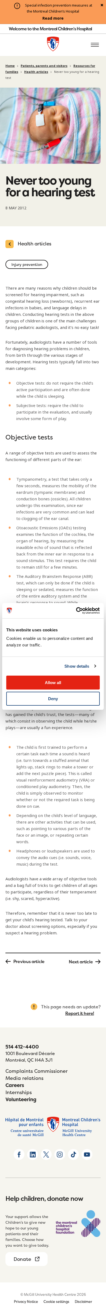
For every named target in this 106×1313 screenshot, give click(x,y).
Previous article (29, 961)
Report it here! (79, 1013)
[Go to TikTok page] (73, 1154)
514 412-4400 (22, 1046)
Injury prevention (26, 264)
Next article (81, 961)
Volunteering (20, 1099)
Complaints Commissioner (36, 1071)
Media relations (24, 1078)
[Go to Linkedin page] (32, 1154)
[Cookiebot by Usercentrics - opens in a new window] (76, 610)
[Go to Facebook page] (19, 1154)
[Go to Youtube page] (87, 1154)
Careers (14, 1085)
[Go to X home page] (46, 1154)
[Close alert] (102, 5)
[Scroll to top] (95, 1277)
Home (10, 66)
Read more (53, 18)
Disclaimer (83, 1301)
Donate (22, 1259)
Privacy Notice (26, 1301)
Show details (76, 666)
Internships (18, 1092)
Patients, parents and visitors (44, 66)
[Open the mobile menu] (95, 45)
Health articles (36, 72)
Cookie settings (56, 1301)
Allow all (53, 682)
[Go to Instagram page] (59, 1154)
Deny (53, 698)
